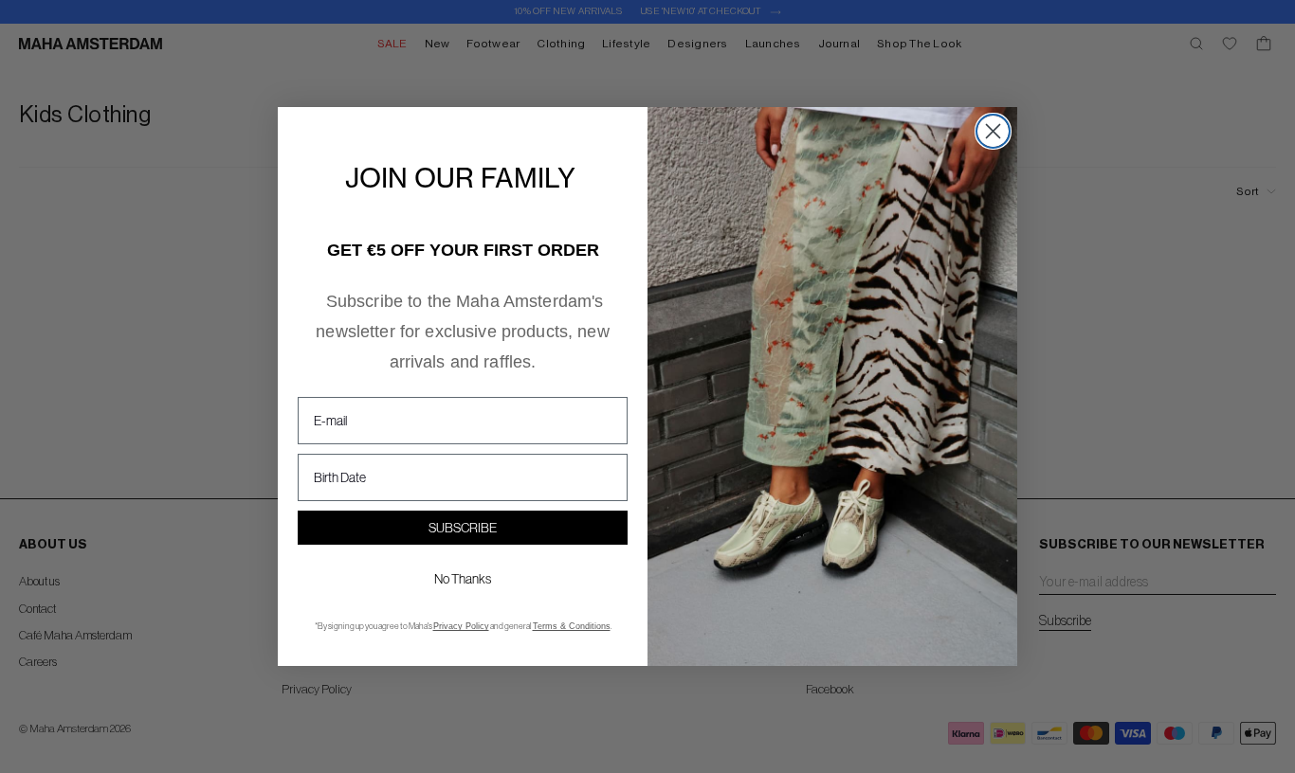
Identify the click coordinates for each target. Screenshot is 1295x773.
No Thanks (462, 578)
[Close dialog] (993, 131)
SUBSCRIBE (463, 527)
